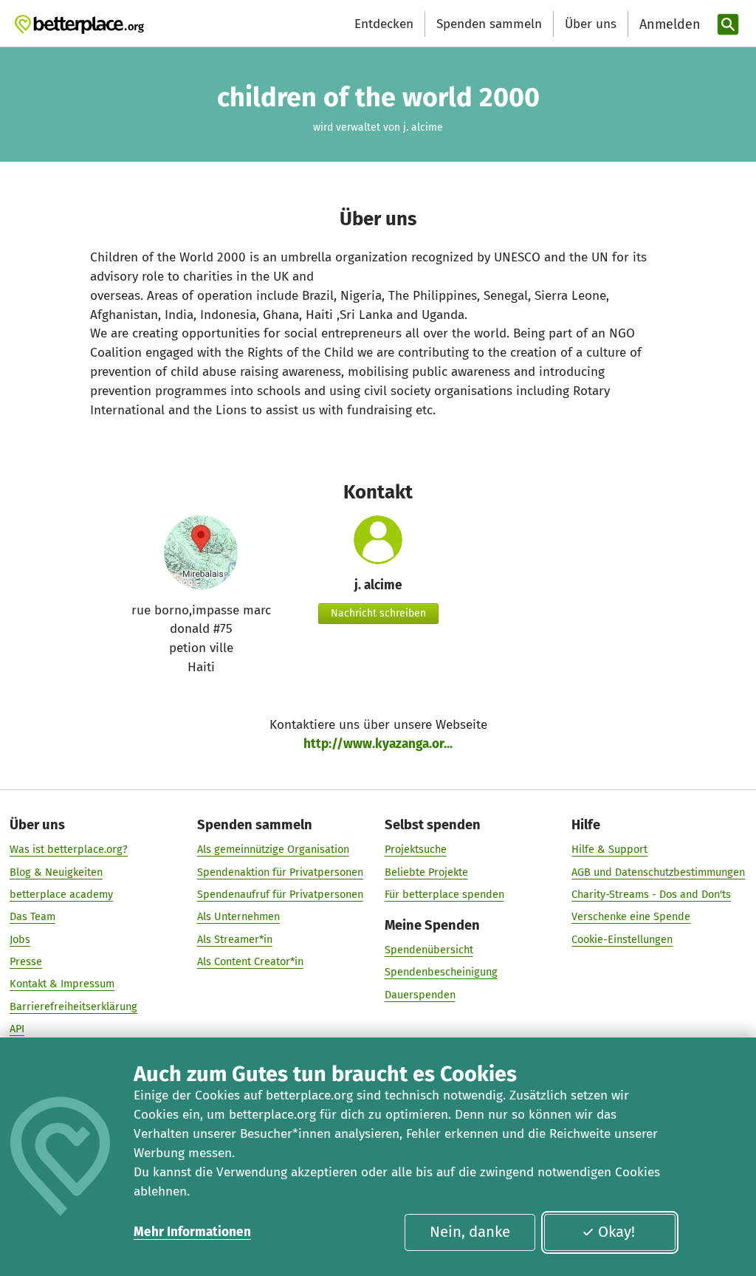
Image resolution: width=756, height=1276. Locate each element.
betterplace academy (61, 894)
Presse (26, 961)
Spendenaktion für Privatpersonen (280, 872)
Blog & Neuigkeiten (56, 872)
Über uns (590, 24)
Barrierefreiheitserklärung (73, 1006)
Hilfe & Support (609, 849)
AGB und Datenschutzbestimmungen (658, 872)
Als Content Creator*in (250, 961)
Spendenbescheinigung (441, 971)
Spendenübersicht (429, 949)
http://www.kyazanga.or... (378, 744)
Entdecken (383, 24)
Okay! (616, 1232)
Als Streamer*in (234, 939)
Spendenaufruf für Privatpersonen (280, 894)
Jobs (20, 939)
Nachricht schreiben (378, 613)
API (17, 1028)
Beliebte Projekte (426, 872)
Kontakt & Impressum (62, 983)
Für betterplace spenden (444, 894)
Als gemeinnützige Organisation (273, 849)
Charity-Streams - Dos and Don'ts (651, 894)
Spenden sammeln (489, 24)
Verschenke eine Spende (630, 916)
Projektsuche (416, 849)
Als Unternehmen (238, 916)
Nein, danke (470, 1232)
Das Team (32, 916)
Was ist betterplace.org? (69, 849)
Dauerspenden (420, 994)
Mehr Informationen (192, 1232)
